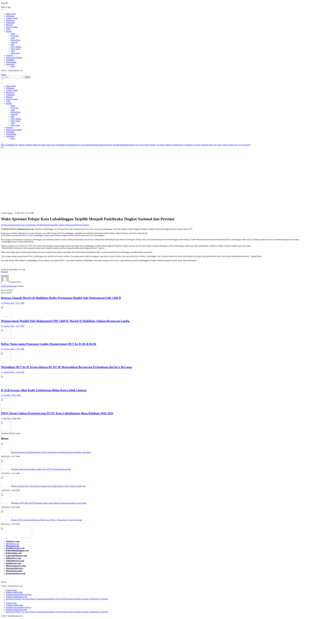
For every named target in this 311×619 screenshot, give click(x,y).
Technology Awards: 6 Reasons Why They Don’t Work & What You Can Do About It (217, 145)
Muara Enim (15, 40)
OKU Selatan (16, 47)
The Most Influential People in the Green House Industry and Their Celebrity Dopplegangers (148, 145)
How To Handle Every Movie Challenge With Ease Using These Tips (28, 145)
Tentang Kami (11, 590)
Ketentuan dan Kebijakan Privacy (19, 594)
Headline (4, 272)
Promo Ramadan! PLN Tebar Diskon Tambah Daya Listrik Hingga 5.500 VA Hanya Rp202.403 (48, 486)
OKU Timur (15, 49)
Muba (13, 33)
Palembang (10, 16)
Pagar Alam (15, 53)
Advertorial (10, 64)
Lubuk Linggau (12, 18)
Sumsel (8, 31)
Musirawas (10, 20)
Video (8, 29)
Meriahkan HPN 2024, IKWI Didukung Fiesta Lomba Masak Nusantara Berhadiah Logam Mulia (48, 503)
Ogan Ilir (14, 42)
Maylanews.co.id (12, 544)
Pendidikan (10, 60)
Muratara (9, 25)
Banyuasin (15, 36)
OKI (12, 44)
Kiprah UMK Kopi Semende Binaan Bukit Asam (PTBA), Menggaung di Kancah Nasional (46, 520)
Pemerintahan (11, 62)
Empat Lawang (12, 27)
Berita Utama (11, 14)
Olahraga (9, 55)
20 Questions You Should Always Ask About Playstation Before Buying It (83, 145)
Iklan (13, 66)
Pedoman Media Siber (14, 592)
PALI (13, 51)
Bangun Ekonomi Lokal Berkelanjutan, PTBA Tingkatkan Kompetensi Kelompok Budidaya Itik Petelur (51, 452)
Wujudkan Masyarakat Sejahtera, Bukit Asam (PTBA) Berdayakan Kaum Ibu (41, 469)
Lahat (13, 38)
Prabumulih (10, 23)
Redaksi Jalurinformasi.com (16, 597)
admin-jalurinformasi (9, 286)
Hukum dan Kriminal (14, 58)
